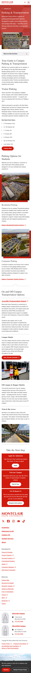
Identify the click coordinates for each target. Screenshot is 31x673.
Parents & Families (7, 552)
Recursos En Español (8, 583)
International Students (8, 561)
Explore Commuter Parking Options (13, 279)
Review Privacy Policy (20, 670)
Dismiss (6, 670)
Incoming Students (7, 558)
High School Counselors (8, 570)
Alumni (3, 564)
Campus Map (8, 148)
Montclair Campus (18, 613)
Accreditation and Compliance (10, 646)
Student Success (7, 539)
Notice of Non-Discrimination (10, 648)
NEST (3, 598)
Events (4, 603)
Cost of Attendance (7, 592)
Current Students (7, 555)
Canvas (4, 595)
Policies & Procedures (19, 644)
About (4, 542)
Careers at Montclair (8, 589)
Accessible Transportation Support (14, 301)
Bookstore (5, 601)
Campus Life (7, 8)
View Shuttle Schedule (11, 357)
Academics (5, 527)
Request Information (15, 503)
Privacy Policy (6, 644)
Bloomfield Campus (19, 626)
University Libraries (7, 586)
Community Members (8, 567)
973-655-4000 (19, 621)
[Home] (7, 2)
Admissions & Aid (8, 531)
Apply (15, 465)
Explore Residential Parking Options (13, 225)
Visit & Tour (15, 484)
